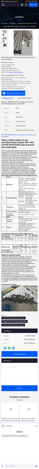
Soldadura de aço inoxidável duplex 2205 (14, 321)
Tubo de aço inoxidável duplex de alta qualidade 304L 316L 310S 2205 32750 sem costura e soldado (28, 420)
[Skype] (5, 348)
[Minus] (36, 426)
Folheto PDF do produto (16, 72)
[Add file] (2, 466)
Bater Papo (33, 4)
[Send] (36, 466)
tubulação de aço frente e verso (27, 23)
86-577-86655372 (32, 1)
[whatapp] (9, 348)
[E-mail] (13, 348)
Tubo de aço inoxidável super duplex (13, 325)
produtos (12, 23)
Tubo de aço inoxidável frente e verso (13, 318)
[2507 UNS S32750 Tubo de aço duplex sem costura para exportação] (23, 43)
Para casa (4, 23)
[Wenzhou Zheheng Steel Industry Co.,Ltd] (9, 5)
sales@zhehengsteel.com (10, 1)
